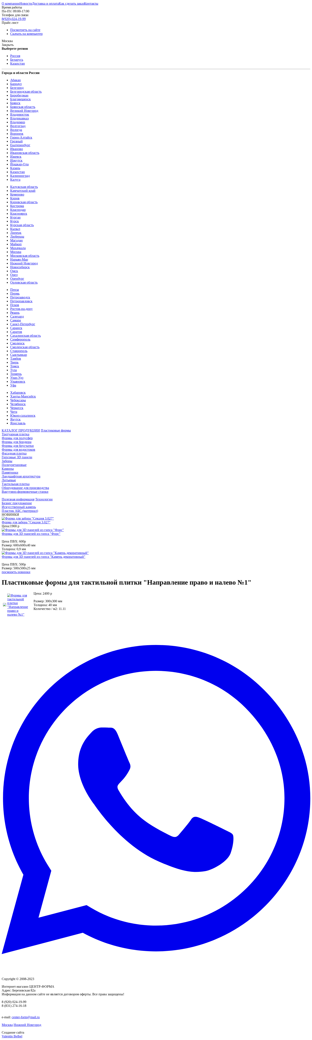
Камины (8, 468)
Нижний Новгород (24, 263)
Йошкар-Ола (19, 164)
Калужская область (24, 187)
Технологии (44, 499)
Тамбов (15, 358)
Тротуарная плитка (15, 434)
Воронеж (16, 133)
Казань (15, 168)
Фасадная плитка (14, 453)
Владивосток (19, 114)
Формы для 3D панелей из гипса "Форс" (31, 534)
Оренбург (17, 278)
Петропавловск (21, 301)
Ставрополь (18, 351)
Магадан (16, 240)
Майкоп (16, 244)
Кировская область (24, 202)
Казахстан (17, 63)
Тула (13, 370)
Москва (15, 252)
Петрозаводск (20, 297)
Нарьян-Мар (19, 259)
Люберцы (17, 236)
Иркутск (16, 160)
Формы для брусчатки (18, 446)
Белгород (17, 88)
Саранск (16, 328)
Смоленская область (24, 347)
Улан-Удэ (16, 377)
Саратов (16, 332)
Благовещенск (20, 99)
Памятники (10, 472)
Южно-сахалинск (22, 415)
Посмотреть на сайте (25, 30)
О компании (11, 3)
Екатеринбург (20, 145)
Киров (15, 198)
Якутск (15, 419)
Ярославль (17, 423)
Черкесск (16, 408)
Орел (14, 275)
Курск (14, 221)
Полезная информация (18, 499)
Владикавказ (19, 118)
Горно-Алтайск (21, 137)
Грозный (16, 141)
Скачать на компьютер (26, 34)
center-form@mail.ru (26, 1017)
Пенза (14, 289)
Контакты (91, 3)
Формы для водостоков (18, 449)
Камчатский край (22, 190)
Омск (14, 271)
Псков (14, 305)
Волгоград (17, 126)
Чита (13, 411)
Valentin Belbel (12, 1036)
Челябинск (18, 404)
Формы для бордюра (16, 442)
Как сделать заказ (71, 3)
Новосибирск (20, 267)
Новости (26, 3)
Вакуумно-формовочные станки (25, 491)
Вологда (16, 130)
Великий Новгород (24, 110)
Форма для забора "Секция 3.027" (26, 522)
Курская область (22, 225)
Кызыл (15, 229)
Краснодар (18, 210)
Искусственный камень (19, 507)
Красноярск (18, 213)
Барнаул (16, 84)
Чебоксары (18, 400)
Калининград (20, 176)
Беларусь (16, 59)
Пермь (15, 293)
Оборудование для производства (25, 488)
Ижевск (15, 156)
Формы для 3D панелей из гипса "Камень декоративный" (43, 556)
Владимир (17, 122)
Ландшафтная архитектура (21, 476)
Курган (15, 217)
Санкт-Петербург (22, 324)
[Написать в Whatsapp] (156, 800)
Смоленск (17, 343)
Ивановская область (24, 153)
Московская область (24, 255)
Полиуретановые (14, 465)
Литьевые (9, 480)
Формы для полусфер (17, 438)
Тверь (14, 362)
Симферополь (20, 339)
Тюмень (16, 374)
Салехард (17, 316)
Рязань (15, 312)
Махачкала (18, 248)
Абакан (15, 80)
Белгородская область (26, 91)
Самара (15, 320)
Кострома (17, 206)
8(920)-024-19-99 (14, 19)
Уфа (13, 385)
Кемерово (17, 194)
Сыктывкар (18, 355)
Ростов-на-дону (21, 309)
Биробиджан (19, 95)
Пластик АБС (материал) (20, 511)
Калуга (15, 179)
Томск (14, 366)
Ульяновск (17, 381)
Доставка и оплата (45, 3)
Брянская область (22, 107)
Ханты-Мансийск (23, 396)
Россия (15, 56)
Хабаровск (18, 392)
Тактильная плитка (16, 484)
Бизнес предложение (17, 503)
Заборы (7, 461)
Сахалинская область (25, 335)
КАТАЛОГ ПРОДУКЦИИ (21, 430)
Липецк (15, 232)
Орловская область (24, 282)
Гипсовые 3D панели (17, 457)
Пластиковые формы (56, 430)
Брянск (15, 103)
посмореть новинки (16, 572)
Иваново (16, 149)
